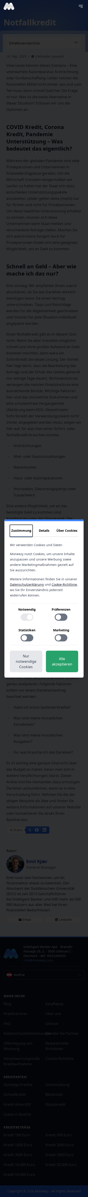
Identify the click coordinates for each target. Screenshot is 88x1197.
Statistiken (27, 630)
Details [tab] (44, 530)
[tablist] (44, 531)
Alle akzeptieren (62, 661)
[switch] (27, 617)
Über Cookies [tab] (66, 530)
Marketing (61, 630)
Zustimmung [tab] (21, 530)
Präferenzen (61, 609)
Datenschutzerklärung (27, 584)
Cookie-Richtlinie (64, 584)
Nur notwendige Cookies (26, 661)
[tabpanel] (44, 593)
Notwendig (27, 609)
